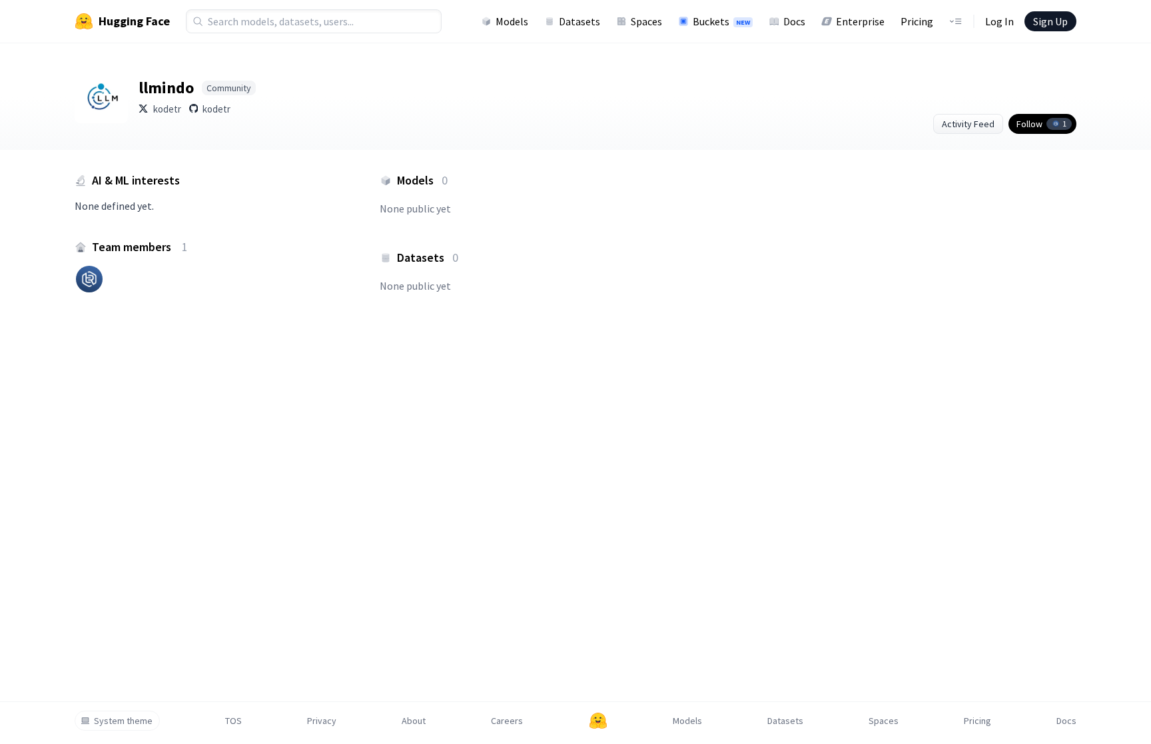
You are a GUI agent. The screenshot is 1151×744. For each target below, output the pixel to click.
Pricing (917, 21)
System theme (123, 721)
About (414, 721)
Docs (794, 21)
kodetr (167, 109)
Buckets (721, 21)
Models (512, 21)
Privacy (321, 721)
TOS (233, 721)
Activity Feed (968, 124)
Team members (140, 246)
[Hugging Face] (598, 720)
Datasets (579, 21)
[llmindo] (101, 96)
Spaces (646, 21)
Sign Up (1050, 21)
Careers (507, 721)
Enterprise (860, 21)
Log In (999, 21)
